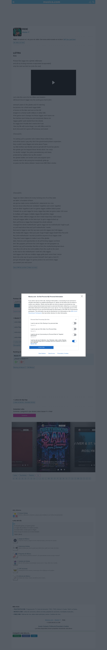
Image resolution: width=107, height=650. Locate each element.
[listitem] (53, 319)
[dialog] (53, 325)
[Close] (82, 296)
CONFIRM (41, 347)
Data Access (51, 353)
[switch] (74, 323)
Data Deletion (42, 353)
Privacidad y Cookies (62, 353)
